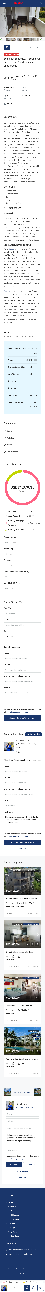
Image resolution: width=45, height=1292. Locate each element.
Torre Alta (15, 1219)
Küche (9, 431)
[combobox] (22, 613)
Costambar (15, 1211)
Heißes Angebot (32, 871)
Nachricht (8, 687)
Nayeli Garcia (13, 913)
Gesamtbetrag (10, 537)
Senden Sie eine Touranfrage (23, 718)
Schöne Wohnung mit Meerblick (20, 1005)
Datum (7, 619)
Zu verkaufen (20, 871)
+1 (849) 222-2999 (25, 743)
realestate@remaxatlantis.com (20, 1254)
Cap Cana (15, 1236)
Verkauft (8, 54)
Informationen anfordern (22, 842)
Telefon (7, 664)
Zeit (5, 631)
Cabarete (11, 1223)
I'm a (6, 800)
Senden (22, 849)
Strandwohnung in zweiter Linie (20, 952)
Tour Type (8, 608)
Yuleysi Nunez (14, 967)
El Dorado (15, 1215)
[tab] (7, 47)
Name (6, 653)
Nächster (27, 1092)
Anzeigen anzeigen (33, 734)
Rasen (9, 445)
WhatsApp (20, 747)
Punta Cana (12, 1232)
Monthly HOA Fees (12, 583)
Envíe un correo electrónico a (17, 676)
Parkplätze (11, 438)
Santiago (11, 1228)
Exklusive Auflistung (31, 924)
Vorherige (18, 1092)
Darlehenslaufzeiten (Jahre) (16, 572)
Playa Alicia (8, 291)
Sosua (11, 249)
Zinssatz (8, 560)
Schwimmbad (12, 452)
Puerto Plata (13, 1207)
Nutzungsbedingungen (18, 712)
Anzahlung (8, 549)
